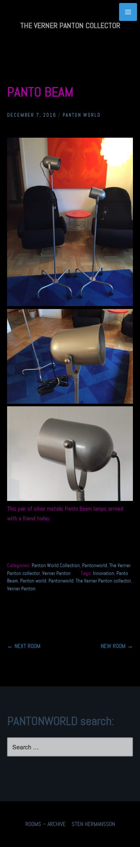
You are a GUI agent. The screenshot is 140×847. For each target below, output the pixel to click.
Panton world (33, 581)
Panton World (82, 115)
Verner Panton (56, 573)
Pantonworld (94, 565)
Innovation (103, 573)
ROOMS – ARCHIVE (45, 824)
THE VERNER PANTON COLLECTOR (70, 25)
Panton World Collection (56, 565)
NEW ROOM (117, 646)
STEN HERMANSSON (93, 824)
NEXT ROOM (23, 646)
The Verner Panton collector (103, 581)
